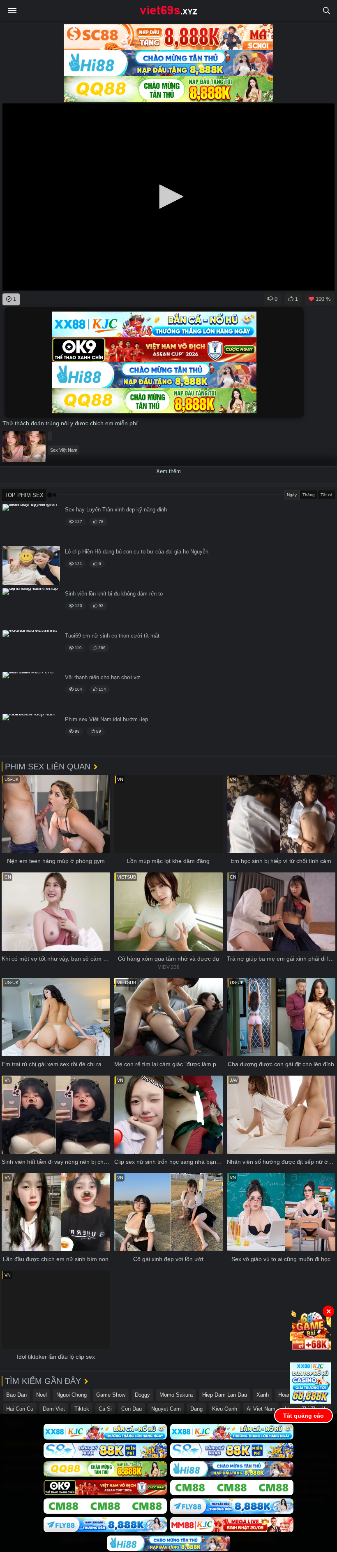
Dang (196, 1409)
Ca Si (105, 1409)
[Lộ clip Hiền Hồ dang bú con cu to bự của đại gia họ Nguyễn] (31, 565)
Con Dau (131, 1409)
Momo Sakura (176, 1395)
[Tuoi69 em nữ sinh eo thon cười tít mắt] (31, 649)
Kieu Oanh (224, 1409)
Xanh (262, 1395)
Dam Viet (54, 1409)
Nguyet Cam (166, 1409)
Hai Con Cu (19, 1409)
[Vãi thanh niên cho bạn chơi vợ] (31, 691)
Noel (41, 1395)
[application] (168, 197)
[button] (168, 196)
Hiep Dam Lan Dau (224, 1395)
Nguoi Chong (71, 1395)
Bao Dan (16, 1395)
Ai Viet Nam (261, 1409)
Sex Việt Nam (63, 450)
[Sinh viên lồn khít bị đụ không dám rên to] (31, 607)
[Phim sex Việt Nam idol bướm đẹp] (31, 733)
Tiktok (81, 1409)
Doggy (142, 1395)
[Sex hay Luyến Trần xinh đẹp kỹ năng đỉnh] (31, 523)
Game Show (110, 1395)
